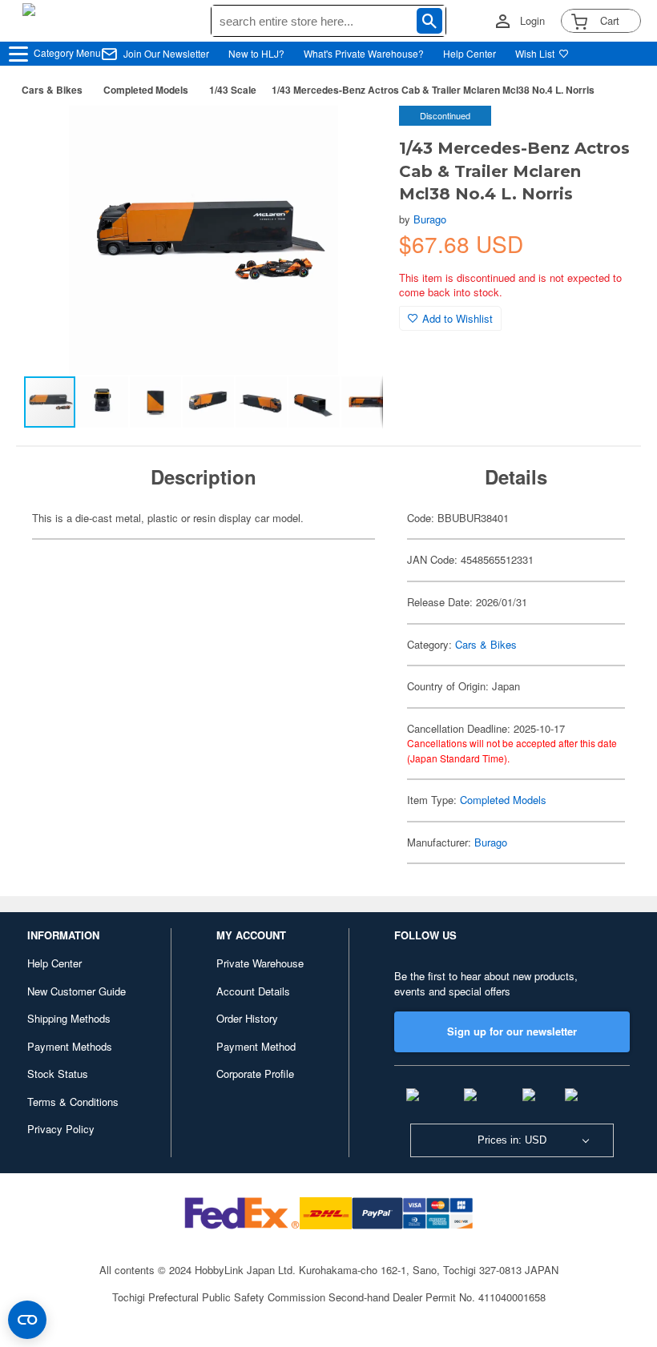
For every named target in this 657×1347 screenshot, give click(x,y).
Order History (247, 1018)
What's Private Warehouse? (364, 53)
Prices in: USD (512, 1140)
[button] (354, 134)
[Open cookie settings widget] (27, 1320)
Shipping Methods (69, 1018)
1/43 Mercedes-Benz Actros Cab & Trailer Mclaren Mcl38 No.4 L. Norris (433, 89)
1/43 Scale (232, 89)
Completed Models (145, 89)
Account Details (253, 991)
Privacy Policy (61, 1128)
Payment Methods (69, 1046)
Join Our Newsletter (166, 53)
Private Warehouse (260, 963)
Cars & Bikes (52, 89)
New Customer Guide (76, 991)
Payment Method (256, 1046)
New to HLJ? (256, 53)
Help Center (469, 53)
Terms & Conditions (73, 1101)
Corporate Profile (255, 1073)
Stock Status (57, 1073)
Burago (429, 219)
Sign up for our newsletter (512, 1031)
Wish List (534, 53)
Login (532, 21)
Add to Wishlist (457, 318)
